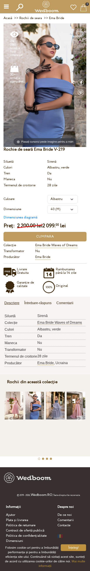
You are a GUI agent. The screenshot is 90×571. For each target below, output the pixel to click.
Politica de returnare (21, 525)
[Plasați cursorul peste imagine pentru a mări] (44, 85)
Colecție (9, 245)
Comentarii (65, 520)
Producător (11, 257)
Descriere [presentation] (11, 303)
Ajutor (10, 514)
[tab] (13, 303)
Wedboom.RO (41, 494)
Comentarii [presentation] (64, 303)
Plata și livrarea (17, 520)
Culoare (9, 199)
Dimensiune (12, 209)
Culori (7, 167)
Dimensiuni (14, 540)
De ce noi (64, 514)
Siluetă (8, 162)
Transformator (13, 251)
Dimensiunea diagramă (20, 217)
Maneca (9, 179)
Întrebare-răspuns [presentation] (38, 303)
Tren (6, 173)
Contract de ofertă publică (25, 530)
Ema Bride (42, 256)
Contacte (64, 525)
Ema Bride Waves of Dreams (56, 245)
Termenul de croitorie (19, 185)
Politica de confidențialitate (26, 535)
